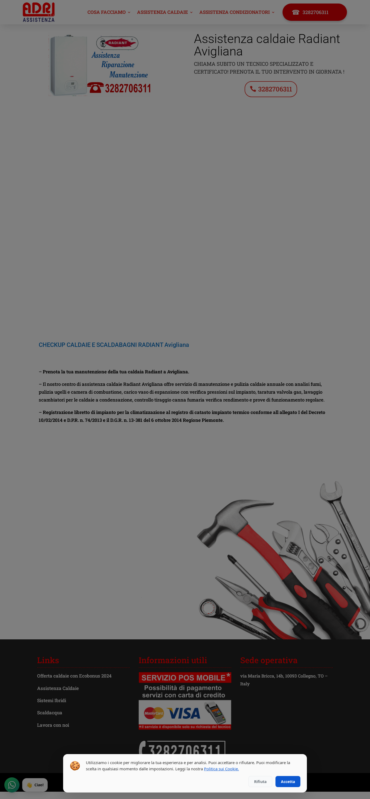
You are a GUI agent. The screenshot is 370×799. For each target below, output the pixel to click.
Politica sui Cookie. (221, 768)
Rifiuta (260, 781)
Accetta (288, 781)
